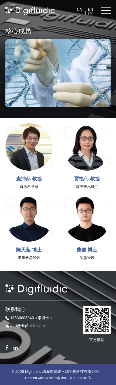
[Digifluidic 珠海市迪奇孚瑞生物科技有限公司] (30, 10)
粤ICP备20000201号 (76, 377)
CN (79, 9)
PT (90, 13)
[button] (106, 10)
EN (90, 9)
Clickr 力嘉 (52, 377)
